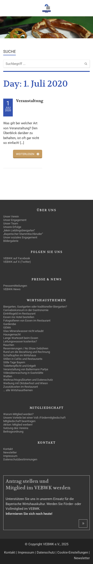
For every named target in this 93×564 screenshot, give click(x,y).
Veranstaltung (29, 100)
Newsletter (82, 558)
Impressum (26, 552)
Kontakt (9, 552)
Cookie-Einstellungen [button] (72, 552)
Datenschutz (46, 552)
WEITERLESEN (25, 154)
